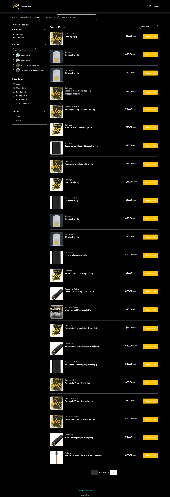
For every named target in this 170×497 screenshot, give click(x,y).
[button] (148, 26)
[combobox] (148, 26)
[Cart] (150, 6)
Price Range (17, 79)
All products (16, 25)
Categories (17, 29)
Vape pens (25, 25)
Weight (15, 111)
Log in (155, 6)
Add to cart (150, 36)
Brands (15, 44)
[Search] (59, 17)
